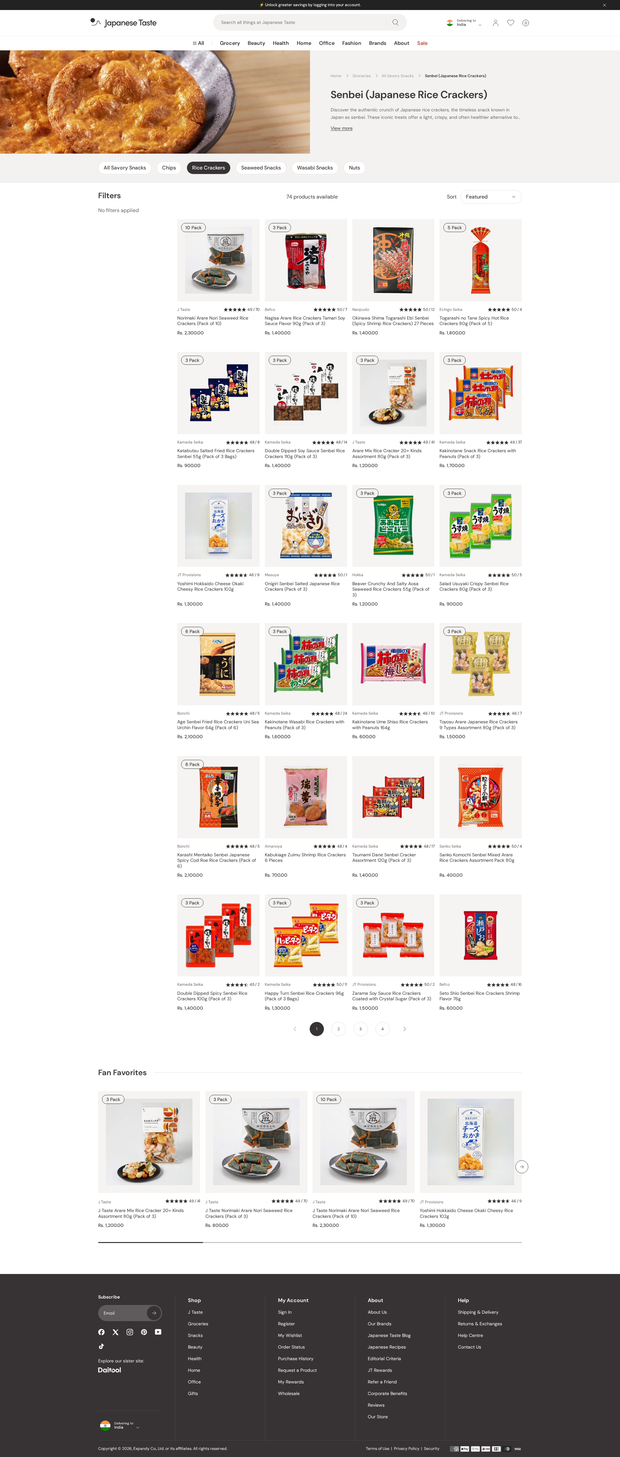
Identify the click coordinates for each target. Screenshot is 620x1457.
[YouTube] (158, 1332)
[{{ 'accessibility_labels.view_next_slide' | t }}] (521, 1166)
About (401, 43)
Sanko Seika (450, 846)
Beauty (256, 43)
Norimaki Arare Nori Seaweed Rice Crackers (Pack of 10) (212, 321)
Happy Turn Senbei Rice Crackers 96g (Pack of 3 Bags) (304, 996)
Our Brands (379, 1324)
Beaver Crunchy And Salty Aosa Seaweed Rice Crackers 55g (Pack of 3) (390, 589)
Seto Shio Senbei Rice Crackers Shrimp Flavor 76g (479, 996)
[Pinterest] (144, 1332)
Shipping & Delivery (478, 1312)
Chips (169, 167)
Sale (422, 43)
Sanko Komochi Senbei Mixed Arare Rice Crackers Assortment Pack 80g (476, 857)
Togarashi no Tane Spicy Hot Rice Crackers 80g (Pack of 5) (474, 321)
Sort (452, 196)
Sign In (285, 1312)
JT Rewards (380, 1370)
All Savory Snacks (125, 167)
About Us (377, 1312)
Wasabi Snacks (315, 167)
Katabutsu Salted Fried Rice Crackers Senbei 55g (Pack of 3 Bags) (215, 453)
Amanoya (273, 846)
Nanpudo (360, 309)
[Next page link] (405, 1029)
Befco (270, 309)
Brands (377, 43)
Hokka (357, 574)
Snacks (195, 1335)
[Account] (496, 23)
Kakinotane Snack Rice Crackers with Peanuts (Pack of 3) (477, 453)
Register (286, 1324)
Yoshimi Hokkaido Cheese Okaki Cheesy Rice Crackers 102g (210, 586)
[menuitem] (198, 43)
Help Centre (470, 1335)
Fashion (351, 43)
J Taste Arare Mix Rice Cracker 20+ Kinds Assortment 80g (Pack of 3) (141, 1213)
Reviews (376, 1405)
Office (327, 43)
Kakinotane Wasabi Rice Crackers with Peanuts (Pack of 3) (304, 724)
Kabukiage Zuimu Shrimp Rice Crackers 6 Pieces (305, 857)
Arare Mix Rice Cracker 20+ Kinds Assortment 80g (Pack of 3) (387, 453)
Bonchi (183, 713)
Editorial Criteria (384, 1358)
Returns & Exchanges (480, 1324)
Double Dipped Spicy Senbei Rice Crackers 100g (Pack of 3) (212, 996)
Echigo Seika (450, 309)
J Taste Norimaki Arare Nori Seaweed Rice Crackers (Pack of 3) (249, 1213)
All (201, 43)
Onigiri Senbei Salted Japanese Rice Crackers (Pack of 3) (302, 586)
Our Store (378, 1417)
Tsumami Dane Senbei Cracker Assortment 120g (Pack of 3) (384, 857)
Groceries (198, 1324)
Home (304, 43)
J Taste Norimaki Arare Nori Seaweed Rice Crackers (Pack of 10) (356, 1213)
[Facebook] (101, 1332)
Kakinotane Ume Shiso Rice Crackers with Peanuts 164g (390, 724)
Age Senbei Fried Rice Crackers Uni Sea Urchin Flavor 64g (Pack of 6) (218, 724)
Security (431, 1448)
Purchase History (296, 1358)
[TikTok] (101, 1346)
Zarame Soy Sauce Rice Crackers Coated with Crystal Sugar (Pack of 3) (391, 996)
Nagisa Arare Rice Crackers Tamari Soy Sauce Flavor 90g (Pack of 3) (305, 321)
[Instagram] (130, 1332)
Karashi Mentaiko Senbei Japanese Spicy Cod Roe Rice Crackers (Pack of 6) (216, 860)
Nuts (354, 167)
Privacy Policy (406, 1448)
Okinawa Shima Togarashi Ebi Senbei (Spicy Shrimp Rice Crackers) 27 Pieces (393, 321)
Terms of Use (377, 1448)
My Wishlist (290, 1335)
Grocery (230, 43)
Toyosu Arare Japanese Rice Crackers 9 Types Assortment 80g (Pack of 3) (478, 724)
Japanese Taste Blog (389, 1335)
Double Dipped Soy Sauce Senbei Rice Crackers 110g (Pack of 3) (305, 453)
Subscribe (154, 1313)
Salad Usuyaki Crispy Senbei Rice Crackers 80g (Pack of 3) (474, 586)
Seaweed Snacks (261, 167)
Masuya (272, 574)
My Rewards (291, 1382)
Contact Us (469, 1347)
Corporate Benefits (387, 1393)
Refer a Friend (382, 1382)
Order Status (291, 1347)
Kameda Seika (190, 442)
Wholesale (289, 1393)
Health (281, 43)
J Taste (183, 309)
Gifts (193, 1393)
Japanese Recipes (387, 1347)
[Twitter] (115, 1332)
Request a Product (297, 1370)
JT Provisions (189, 574)
